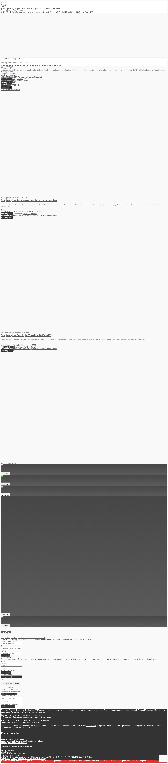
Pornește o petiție (18, 8)
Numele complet (7, 641)
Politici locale (27, 79)
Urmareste (5, 473)
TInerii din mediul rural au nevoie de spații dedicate (31, 65)
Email (3, 646)
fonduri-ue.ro (91, 725)
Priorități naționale (30, 213)
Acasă (3, 5)
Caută (3, 68)
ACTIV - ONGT (55, 12)
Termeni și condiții (39, 638)
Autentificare (6, 657)
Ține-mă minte (9, 670)
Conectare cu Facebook (10, 683)
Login (43, 8)
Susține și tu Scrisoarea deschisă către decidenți (29, 200)
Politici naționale (30, 347)
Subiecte (9, 58)
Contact (20, 10)
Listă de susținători (33, 8)
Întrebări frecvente (53, 8)
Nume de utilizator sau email (12, 689)
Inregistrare (5, 655)
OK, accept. (152, 760)
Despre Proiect (7, 10)
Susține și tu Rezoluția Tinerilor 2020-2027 (26, 335)
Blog (14, 10)
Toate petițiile (6, 8)
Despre (4, 638)
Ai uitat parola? (7, 674)
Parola (3, 651)
